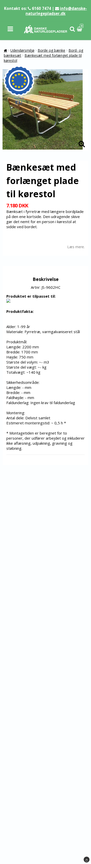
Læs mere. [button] (76, 246)
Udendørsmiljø (22, 50)
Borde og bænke (51, 50)
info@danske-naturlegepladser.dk (56, 11)
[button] (80, 29)
